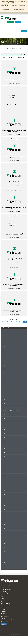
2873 (12, 321)
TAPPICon (3, 606)
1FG (3, 558)
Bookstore (9, 39)
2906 (21, 324)
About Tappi (8, 631)
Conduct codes (15, 633)
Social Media (21, 633)
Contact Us (21, 631)
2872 (8, 321)
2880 (17, 324)
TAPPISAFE (3, 609)
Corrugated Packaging (6, 589)
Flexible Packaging (5, 593)
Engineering (3, 591)
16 (13, 39)
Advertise (4, 624)
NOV (16, 39)
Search (24, 30)
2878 (8, 324)
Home (5, 39)
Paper (2, 596)
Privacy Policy (14, 631)
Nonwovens (3, 594)
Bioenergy (3, 587)
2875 (20, 321)
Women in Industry (5, 601)
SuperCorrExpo (4, 607)
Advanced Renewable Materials (8, 586)
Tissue (2, 600)
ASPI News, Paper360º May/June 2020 (11, 410)
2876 (24, 321)
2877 (4, 324)
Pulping (2, 598)
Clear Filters (13, 50)
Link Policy (17, 634)
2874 (16, 321)
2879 (12, 324)
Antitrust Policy (8, 633)
